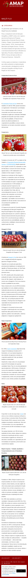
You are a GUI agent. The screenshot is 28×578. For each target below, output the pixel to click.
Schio (21, 414)
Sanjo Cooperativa (12, 348)
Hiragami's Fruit (12, 257)
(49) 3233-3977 (6, 558)
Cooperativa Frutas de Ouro (10, 103)
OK (21, 570)
